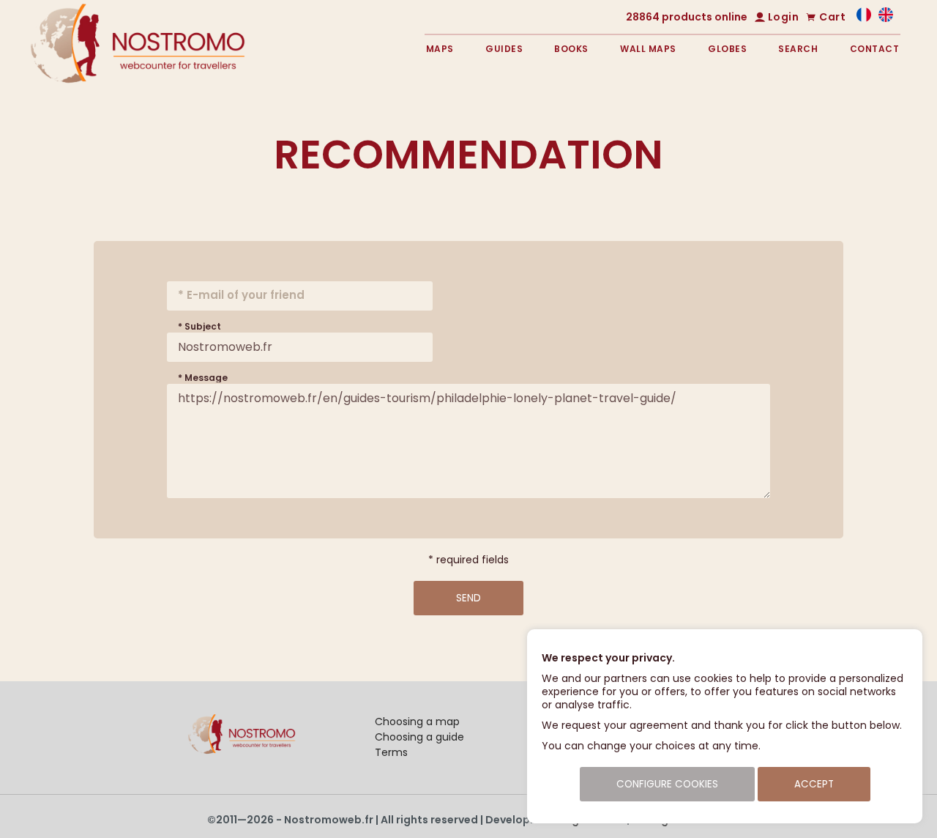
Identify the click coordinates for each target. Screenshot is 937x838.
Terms (391, 752)
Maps (440, 48)
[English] (885, 18)
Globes (727, 48)
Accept (814, 784)
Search (798, 48)
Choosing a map (417, 721)
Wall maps (648, 48)
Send (468, 598)
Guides (504, 48)
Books (571, 48)
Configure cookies (667, 784)
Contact (875, 48)
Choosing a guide (419, 737)
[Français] (863, 18)
